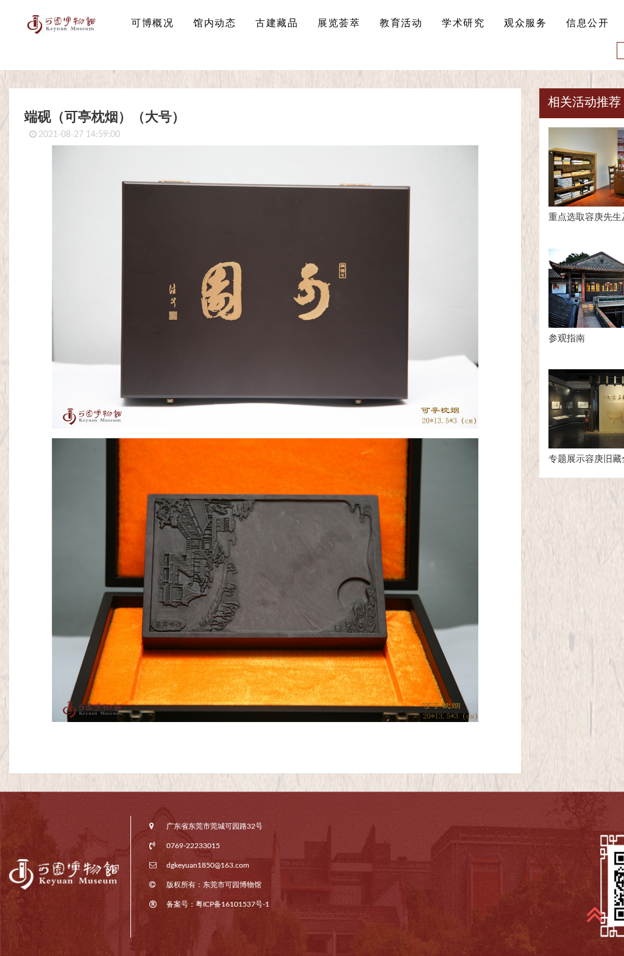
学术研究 (463, 23)
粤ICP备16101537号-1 (232, 904)
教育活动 (401, 23)
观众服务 (525, 23)
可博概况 (152, 23)
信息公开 (587, 23)
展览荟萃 (338, 23)
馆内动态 (214, 23)
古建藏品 (276, 23)
